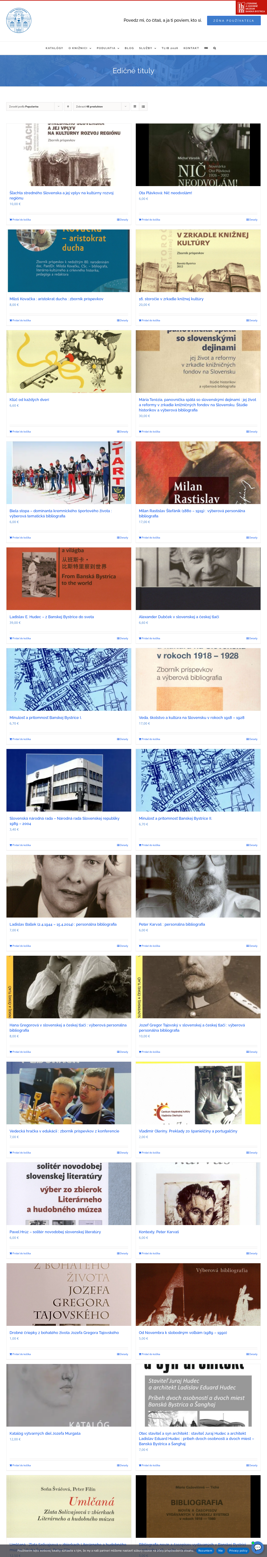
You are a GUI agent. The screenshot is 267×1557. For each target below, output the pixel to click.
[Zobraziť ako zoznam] (143, 106)
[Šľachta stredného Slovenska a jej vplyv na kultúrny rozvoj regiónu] (68, 155)
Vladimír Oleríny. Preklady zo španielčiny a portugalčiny (188, 1131)
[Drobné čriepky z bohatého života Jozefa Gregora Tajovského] (68, 1294)
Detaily (124, 219)
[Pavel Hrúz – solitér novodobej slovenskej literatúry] (68, 1193)
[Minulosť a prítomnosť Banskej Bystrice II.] (198, 780)
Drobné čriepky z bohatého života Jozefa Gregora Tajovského (64, 1332)
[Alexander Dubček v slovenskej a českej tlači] (198, 578)
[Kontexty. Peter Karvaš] (198, 1193)
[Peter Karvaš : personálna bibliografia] (198, 886)
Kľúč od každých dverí (29, 399)
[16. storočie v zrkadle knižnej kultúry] (198, 260)
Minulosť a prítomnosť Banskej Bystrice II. (175, 818)
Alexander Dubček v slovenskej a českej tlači (179, 617)
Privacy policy (238, 1550)
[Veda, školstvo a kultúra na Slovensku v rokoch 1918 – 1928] (198, 679)
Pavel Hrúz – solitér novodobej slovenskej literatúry (55, 1232)
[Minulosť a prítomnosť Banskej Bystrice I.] (68, 679)
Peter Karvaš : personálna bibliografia (172, 924)
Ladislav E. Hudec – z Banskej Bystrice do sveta (52, 617)
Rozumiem (205, 1550)
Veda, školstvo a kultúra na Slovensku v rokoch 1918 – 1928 (191, 717)
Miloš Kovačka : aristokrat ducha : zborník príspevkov (56, 299)
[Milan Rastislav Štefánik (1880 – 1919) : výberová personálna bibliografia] (198, 472)
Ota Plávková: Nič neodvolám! (165, 193)
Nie (220, 1550)
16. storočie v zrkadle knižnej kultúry (171, 299)
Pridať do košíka (22, 219)
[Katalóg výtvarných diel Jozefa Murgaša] (68, 1395)
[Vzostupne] (68, 106)
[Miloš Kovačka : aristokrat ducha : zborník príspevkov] (68, 260)
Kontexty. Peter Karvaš (159, 1232)
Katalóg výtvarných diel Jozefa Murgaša (45, 1433)
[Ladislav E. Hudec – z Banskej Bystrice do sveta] (68, 578)
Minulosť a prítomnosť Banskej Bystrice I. (46, 717)
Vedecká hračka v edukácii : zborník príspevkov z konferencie (64, 1131)
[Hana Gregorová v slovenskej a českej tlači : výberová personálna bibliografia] (68, 987)
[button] (214, 48)
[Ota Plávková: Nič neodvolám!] (198, 155)
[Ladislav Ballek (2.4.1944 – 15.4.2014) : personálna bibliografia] (68, 886)
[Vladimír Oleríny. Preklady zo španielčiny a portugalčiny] (198, 1093)
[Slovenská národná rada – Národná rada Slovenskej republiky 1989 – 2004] (68, 780)
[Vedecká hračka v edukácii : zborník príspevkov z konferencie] (68, 1093)
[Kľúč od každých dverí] (68, 361)
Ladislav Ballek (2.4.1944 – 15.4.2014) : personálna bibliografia (63, 924)
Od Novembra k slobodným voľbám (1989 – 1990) (183, 1332)
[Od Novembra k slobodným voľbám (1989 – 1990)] (198, 1294)
